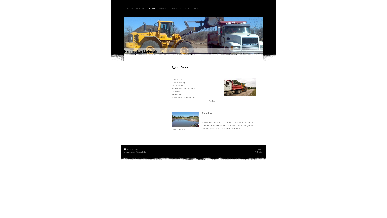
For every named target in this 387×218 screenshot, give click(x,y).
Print (129, 149)
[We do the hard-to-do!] (185, 119)
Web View (259, 151)
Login (260, 149)
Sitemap (135, 149)
